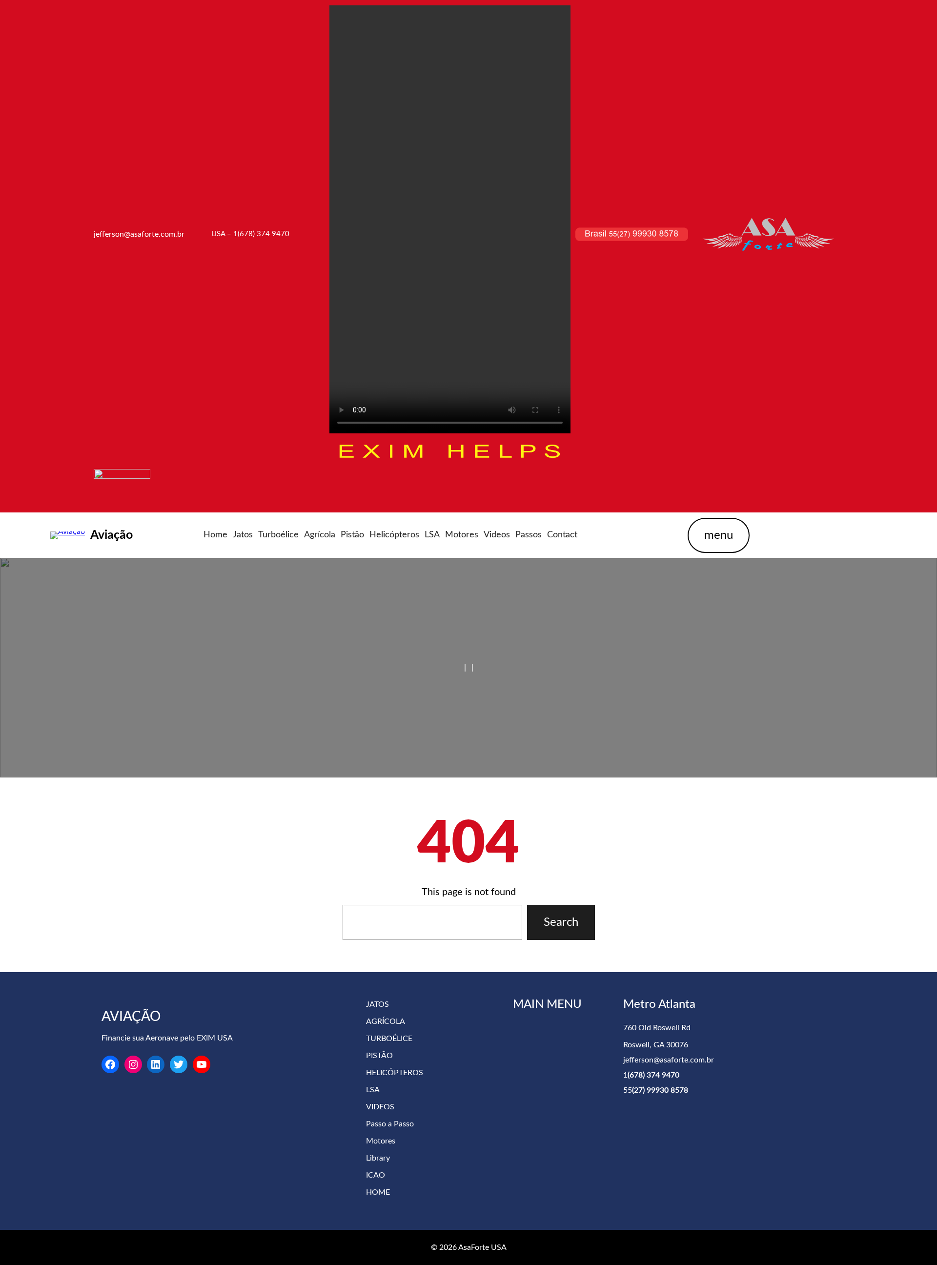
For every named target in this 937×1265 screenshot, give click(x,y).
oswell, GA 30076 (658, 1045)
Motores (380, 1141)
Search (561, 922)
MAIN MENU (547, 1004)
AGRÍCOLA (385, 1021)
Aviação (111, 535)
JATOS (377, 1004)
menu (718, 535)
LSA (373, 1090)
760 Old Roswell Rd (657, 1028)
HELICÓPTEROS (394, 1073)
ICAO (375, 1175)
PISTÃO (379, 1056)
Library (378, 1158)
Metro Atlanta (659, 1004)
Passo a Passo (390, 1124)
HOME (378, 1192)
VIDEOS (380, 1107)
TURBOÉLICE (389, 1038)
